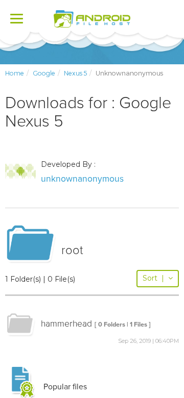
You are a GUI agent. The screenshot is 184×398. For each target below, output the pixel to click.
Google (44, 73)
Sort (153, 278)
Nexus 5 (75, 73)
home (14, 73)
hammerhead (66, 323)
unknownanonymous (82, 178)
